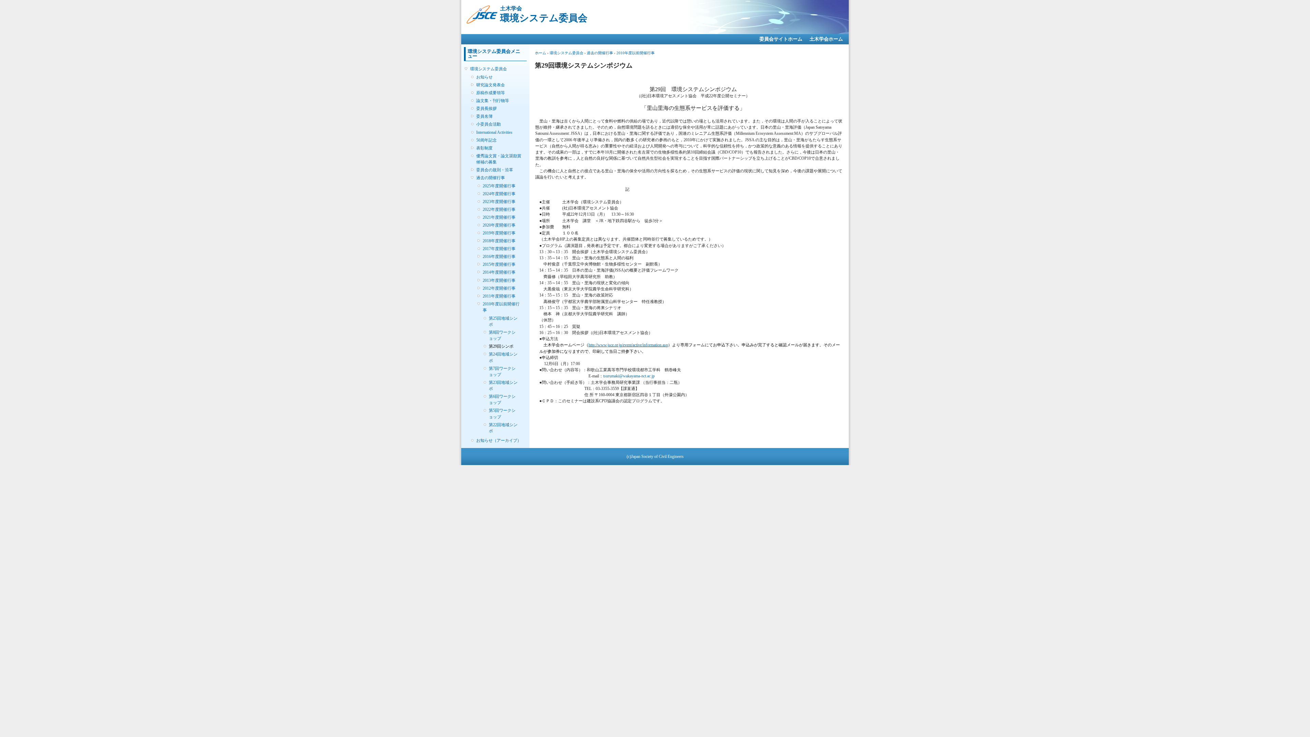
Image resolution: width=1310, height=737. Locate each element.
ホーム (540, 53)
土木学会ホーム (826, 39)
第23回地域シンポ (503, 385)
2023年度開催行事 (499, 201)
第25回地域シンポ (503, 321)
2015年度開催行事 (499, 264)
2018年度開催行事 (499, 241)
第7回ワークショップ (502, 371)
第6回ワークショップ (502, 399)
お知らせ (484, 77)
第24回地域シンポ (503, 357)
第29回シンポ (501, 346)
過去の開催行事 (490, 177)
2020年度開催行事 (499, 225)
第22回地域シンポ (503, 427)
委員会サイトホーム (780, 39)
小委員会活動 (488, 124)
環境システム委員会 (488, 69)
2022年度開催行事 (499, 209)
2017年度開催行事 (499, 248)
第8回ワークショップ (502, 335)
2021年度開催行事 (499, 217)
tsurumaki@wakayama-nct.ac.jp (629, 376)
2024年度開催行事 (499, 193)
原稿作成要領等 (490, 92)
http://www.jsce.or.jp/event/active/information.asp (628, 345)
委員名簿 (484, 116)
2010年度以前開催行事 (501, 307)
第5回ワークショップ (502, 413)
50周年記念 (486, 140)
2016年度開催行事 (499, 256)
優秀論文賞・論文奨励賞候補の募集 (498, 159)
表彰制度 (484, 148)
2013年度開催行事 (499, 280)
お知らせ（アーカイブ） (498, 440)
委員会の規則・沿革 (494, 170)
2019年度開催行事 (499, 233)
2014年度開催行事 (499, 272)
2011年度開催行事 (499, 296)
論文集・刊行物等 (492, 100)
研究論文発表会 (490, 85)
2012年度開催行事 (499, 288)
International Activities (494, 132)
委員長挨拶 (486, 108)
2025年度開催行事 (499, 186)
